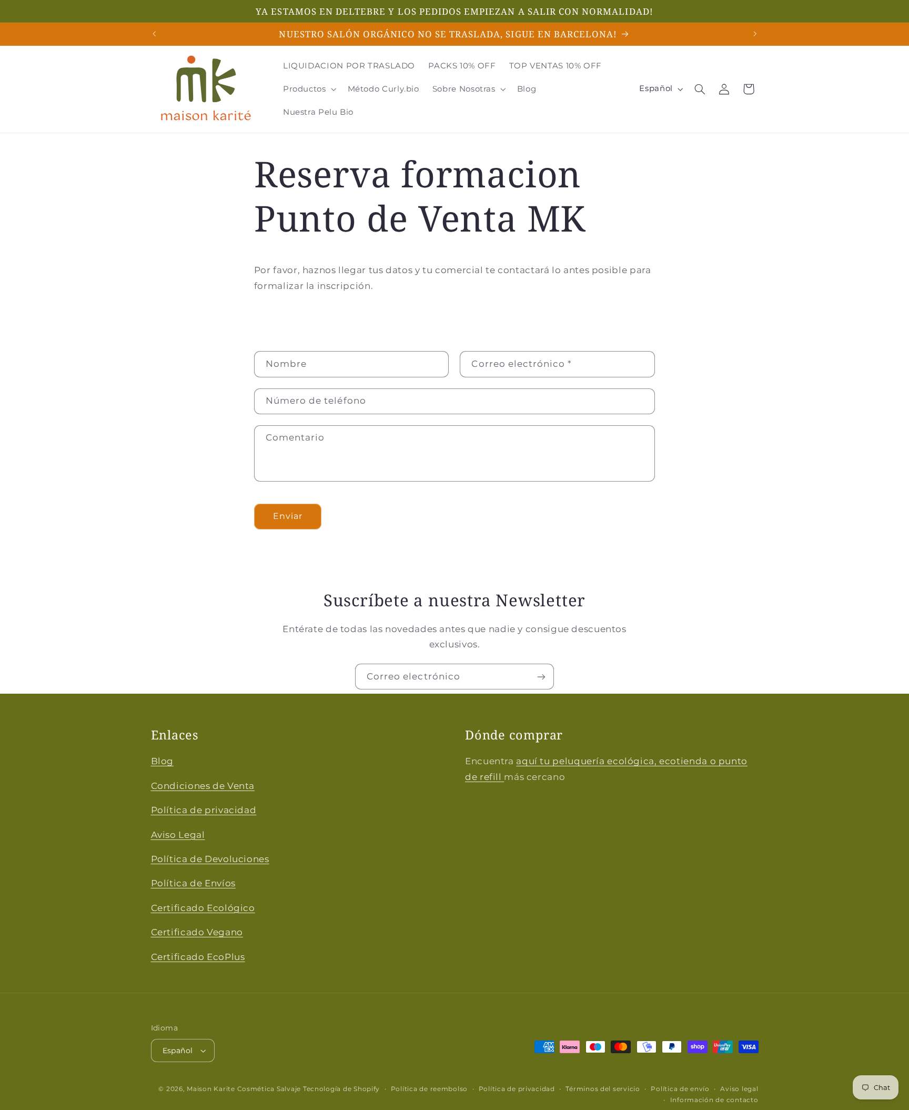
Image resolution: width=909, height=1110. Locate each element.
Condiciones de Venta (203, 786)
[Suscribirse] (541, 676)
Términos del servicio (602, 1089)
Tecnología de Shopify (341, 1089)
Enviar (287, 516)
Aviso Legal (178, 834)
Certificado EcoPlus (198, 957)
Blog (162, 761)
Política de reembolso (429, 1089)
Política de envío (680, 1089)
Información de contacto (714, 1100)
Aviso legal (739, 1089)
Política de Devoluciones (210, 859)
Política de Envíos (193, 883)
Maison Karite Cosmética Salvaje (244, 1089)
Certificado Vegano (197, 932)
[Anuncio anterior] (154, 33)
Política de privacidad (204, 810)
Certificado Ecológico (203, 908)
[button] (308, 89)
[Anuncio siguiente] (754, 33)
